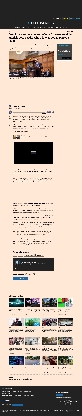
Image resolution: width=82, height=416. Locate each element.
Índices (62, 27)
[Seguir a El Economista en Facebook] (60, 402)
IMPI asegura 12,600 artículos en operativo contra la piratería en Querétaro (16, 349)
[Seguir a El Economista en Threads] (68, 404)
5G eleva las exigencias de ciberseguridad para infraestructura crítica (30, 330)
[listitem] (10, 112)
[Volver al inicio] (26, 388)
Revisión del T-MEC (41, 27)
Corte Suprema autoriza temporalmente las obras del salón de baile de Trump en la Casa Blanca (49, 349)
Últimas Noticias (17, 27)
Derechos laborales (29, 255)
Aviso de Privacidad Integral (23, 395)
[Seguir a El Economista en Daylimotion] (76, 402)
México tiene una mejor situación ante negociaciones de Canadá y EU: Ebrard (49, 330)
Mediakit (9, 393)
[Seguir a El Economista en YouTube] (68, 402)
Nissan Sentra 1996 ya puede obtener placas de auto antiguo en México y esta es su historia (65, 330)
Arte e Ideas (44, 366)
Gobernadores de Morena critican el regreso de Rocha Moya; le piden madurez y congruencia (16, 330)
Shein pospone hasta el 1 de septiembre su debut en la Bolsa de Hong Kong (32, 349)
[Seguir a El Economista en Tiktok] (71, 404)
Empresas (10, 31)
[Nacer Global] (5, 401)
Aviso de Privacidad (13, 395)
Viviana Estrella (12, 353)
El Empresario (19, 391)
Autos (59, 327)
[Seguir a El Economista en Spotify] (71, 402)
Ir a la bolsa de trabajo (17, 404)
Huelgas (20, 255)
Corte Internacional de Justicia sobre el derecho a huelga (32, 117)
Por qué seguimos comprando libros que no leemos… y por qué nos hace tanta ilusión (48, 369)
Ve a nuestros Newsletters (61, 54)
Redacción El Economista (62, 314)
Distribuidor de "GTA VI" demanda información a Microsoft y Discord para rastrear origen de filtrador (32, 310)
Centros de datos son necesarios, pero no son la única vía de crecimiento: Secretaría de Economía (16, 369)
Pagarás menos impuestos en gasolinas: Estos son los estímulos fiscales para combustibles (65, 310)
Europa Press (28, 353)
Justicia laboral (40, 255)
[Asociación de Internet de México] (78, 411)
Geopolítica (44, 346)
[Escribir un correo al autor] (16, 268)
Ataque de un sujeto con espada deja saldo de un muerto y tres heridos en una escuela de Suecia (32, 369)
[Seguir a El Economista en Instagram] (73, 402)
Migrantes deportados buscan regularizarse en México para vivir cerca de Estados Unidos (65, 349)
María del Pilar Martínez (20, 106)
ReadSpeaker (44, 113)
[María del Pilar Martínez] (10, 106)
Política (10, 327)
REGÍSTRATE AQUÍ (66, 58)
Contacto (32, 395)
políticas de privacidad (68, 397)
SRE (14, 255)
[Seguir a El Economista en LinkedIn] (65, 402)
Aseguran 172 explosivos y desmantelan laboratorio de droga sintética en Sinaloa (65, 369)
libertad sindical (38, 231)
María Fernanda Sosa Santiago (63, 372)
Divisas (67, 27)
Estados (10, 346)
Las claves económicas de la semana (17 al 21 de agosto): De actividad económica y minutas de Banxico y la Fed (16, 311)
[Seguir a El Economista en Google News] (65, 404)
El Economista (13, 391)
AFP (26, 314)
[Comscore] (70, 411)
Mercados (27, 346)
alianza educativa (50, 27)
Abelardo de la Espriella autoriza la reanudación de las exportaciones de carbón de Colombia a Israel (49, 310)
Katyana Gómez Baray (13, 314)
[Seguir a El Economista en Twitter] (62, 402)
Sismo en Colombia (32, 27)
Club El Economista (27, 391)
